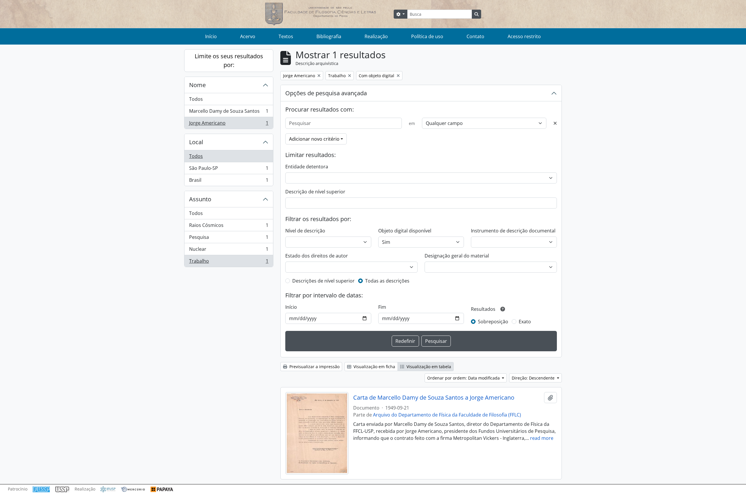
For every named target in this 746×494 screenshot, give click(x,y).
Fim (382, 307)
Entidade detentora (306, 166)
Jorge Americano (228, 124)
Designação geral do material (457, 256)
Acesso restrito (524, 36)
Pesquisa (228, 238)
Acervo (247, 36)
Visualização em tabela (428, 366)
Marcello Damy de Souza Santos (228, 112)
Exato (525, 321)
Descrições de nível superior (323, 281)
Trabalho (228, 262)
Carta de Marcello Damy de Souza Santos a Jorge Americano (433, 397)
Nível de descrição (305, 230)
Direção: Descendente (534, 378)
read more (541, 438)
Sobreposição (493, 321)
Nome (197, 85)
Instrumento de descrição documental (513, 230)
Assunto (200, 199)
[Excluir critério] (555, 123)
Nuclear (228, 250)
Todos (196, 99)
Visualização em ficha (373, 366)
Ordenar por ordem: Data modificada (464, 378)
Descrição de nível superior (315, 191)
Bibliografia (328, 36)
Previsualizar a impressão (313, 366)
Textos (286, 36)
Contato (475, 36)
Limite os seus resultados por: (229, 60)
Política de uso (427, 36)
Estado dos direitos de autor (316, 256)
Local (196, 142)
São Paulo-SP (228, 169)
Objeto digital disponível (404, 230)
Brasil (228, 181)
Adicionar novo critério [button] (314, 139)
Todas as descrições (387, 281)
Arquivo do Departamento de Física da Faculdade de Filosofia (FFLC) (447, 415)
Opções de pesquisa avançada (326, 93)
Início (211, 36)
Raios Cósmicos (228, 226)
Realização (376, 36)
